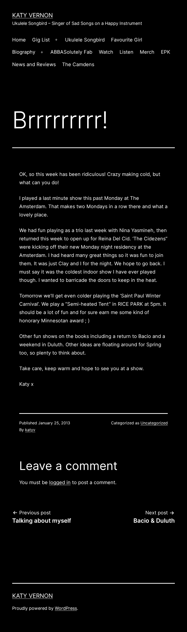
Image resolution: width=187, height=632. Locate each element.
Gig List (41, 40)
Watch (106, 52)
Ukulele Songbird (85, 40)
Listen (126, 52)
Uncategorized (154, 422)
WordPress (66, 608)
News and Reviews (34, 64)
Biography (23, 52)
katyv (30, 429)
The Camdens (78, 64)
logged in (60, 482)
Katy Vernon (32, 15)
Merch (147, 52)
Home (19, 40)
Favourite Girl (126, 40)
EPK (165, 52)
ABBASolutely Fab (71, 52)
